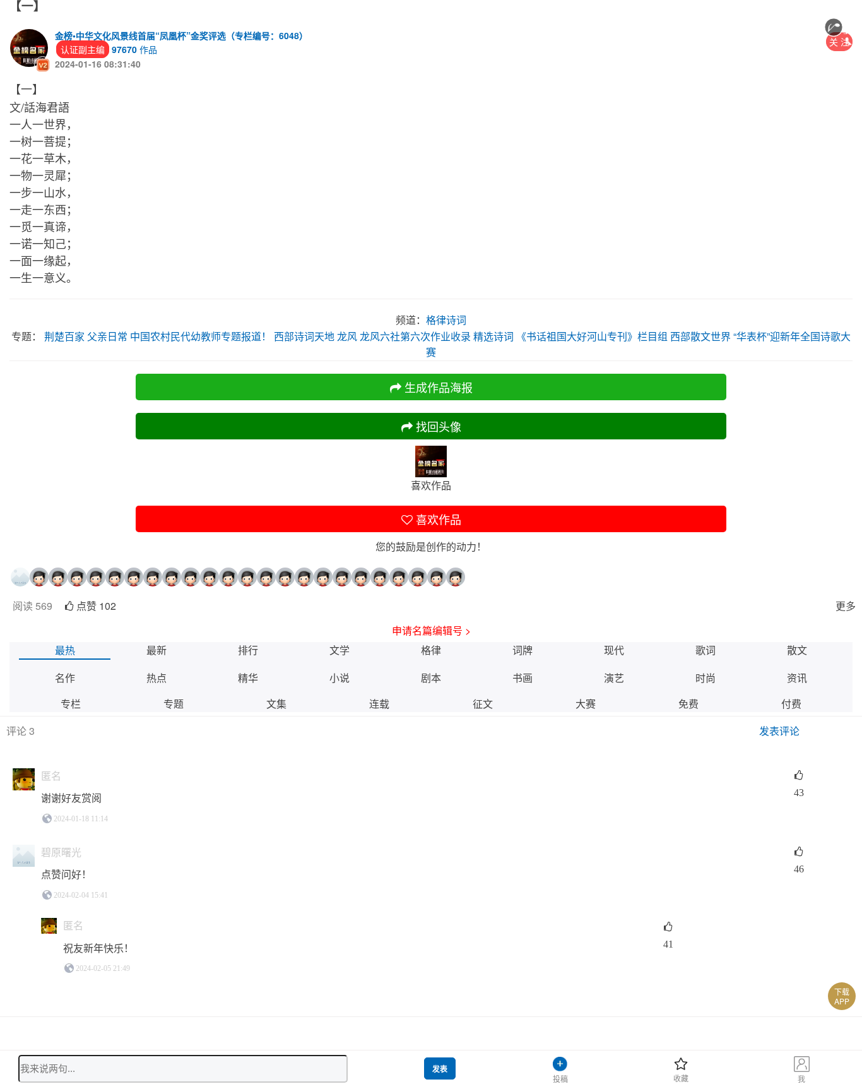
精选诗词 (493, 336)
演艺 (614, 677)
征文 (483, 703)
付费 (791, 703)
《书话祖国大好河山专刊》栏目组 (592, 336)
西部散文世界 (700, 336)
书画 (522, 677)
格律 (431, 650)
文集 (276, 703)
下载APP (841, 996)
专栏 (71, 703)
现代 (614, 650)
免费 (688, 703)
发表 (439, 1069)
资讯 (797, 677)
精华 (248, 677)
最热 (65, 650)
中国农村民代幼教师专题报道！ (200, 336)
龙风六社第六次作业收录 (415, 336)
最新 (156, 650)
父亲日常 (107, 336)
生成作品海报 (437, 387)
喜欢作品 (437, 519)
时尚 (705, 677)
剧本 (431, 677)
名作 (65, 677)
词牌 (522, 650)
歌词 (705, 650)
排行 (248, 650)
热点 (156, 677)
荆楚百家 (64, 336)
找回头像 (437, 426)
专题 (173, 703)
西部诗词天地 (304, 336)
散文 (797, 650)
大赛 (586, 703)
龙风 (347, 336)
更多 (845, 605)
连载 (379, 703)
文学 (339, 650)
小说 (339, 677)
